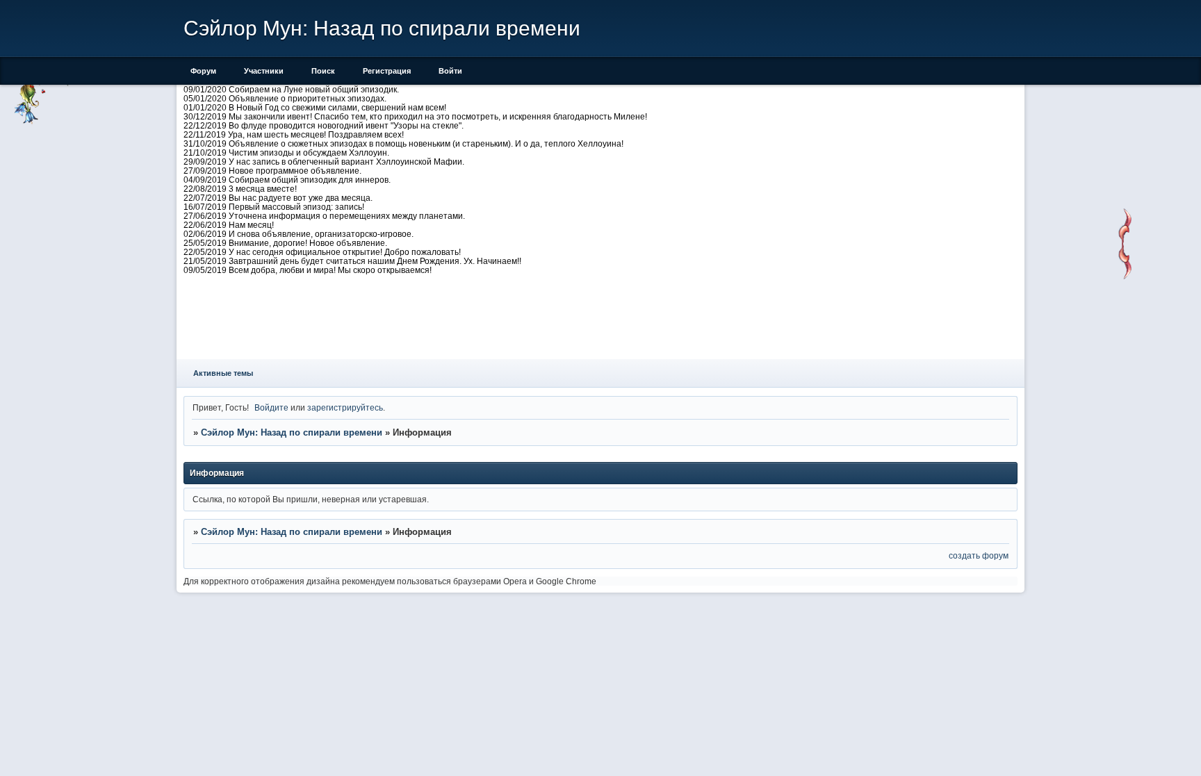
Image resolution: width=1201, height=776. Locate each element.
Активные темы (223, 373)
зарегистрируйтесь (345, 407)
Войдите (271, 407)
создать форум (978, 555)
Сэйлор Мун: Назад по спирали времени (291, 432)
